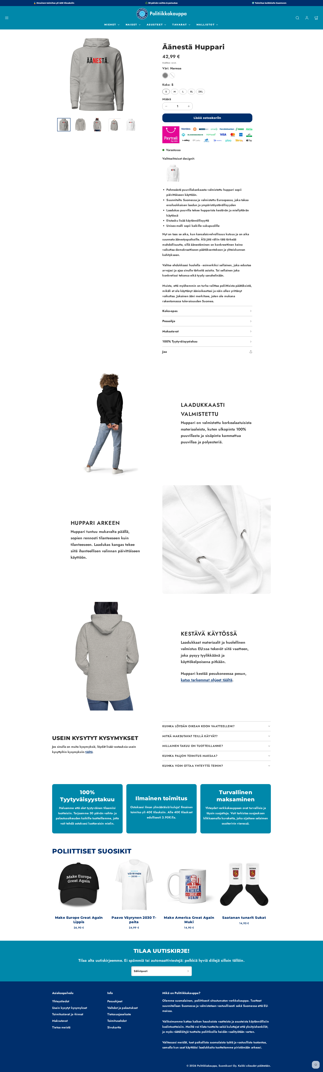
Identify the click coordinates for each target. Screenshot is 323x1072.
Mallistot (205, 24)
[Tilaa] (188, 971)
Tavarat (179, 24)
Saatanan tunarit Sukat (244, 918)
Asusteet (155, 24)
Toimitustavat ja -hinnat (67, 1014)
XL (191, 91)
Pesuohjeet (114, 1001)
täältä (89, 752)
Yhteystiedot (60, 1001)
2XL (200, 91)
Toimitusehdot (117, 1021)
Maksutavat (60, 1021)
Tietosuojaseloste (119, 1014)
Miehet (110, 24)
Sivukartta (114, 1027)
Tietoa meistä (61, 1027)
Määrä (166, 99)
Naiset (131, 24)
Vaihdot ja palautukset (122, 1008)
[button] (7, 18)
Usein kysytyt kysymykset (69, 1008)
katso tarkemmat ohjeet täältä (206, 680)
